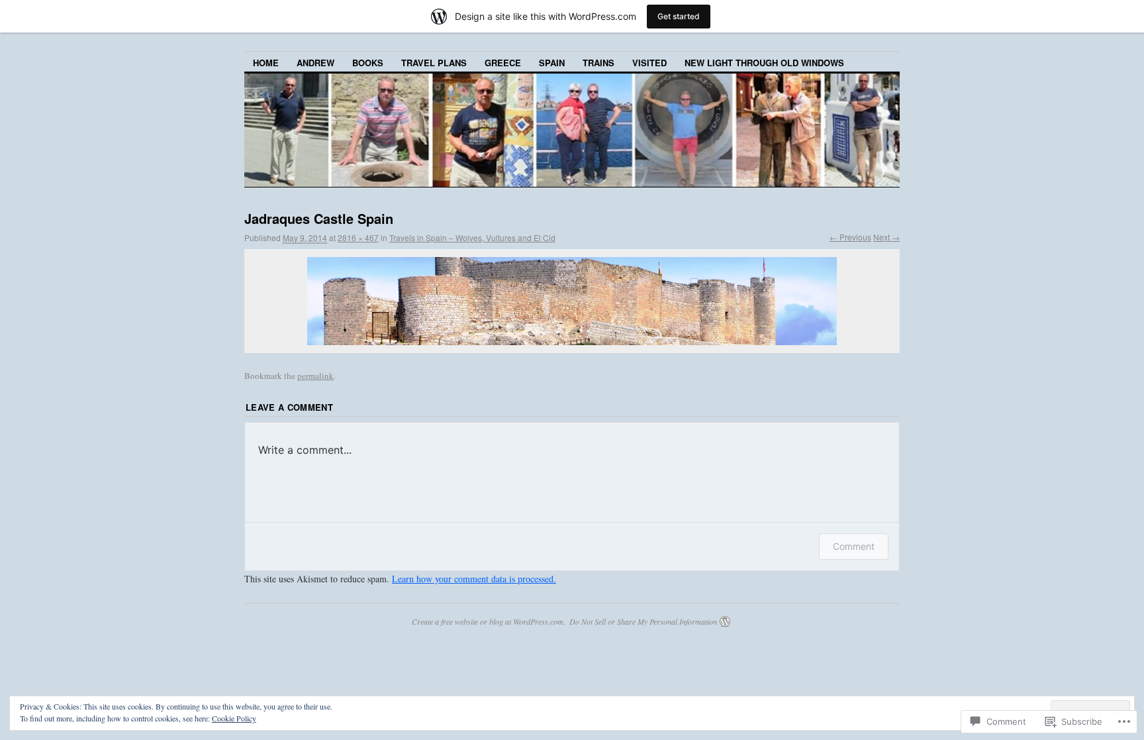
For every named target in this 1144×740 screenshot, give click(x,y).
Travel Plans (434, 62)
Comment (854, 546)
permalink (315, 376)
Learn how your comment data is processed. (474, 578)
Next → (886, 236)
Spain (552, 62)
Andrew (315, 62)
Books (367, 62)
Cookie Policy (234, 718)
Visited (649, 62)
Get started (678, 16)
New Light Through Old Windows (764, 62)
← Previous (850, 236)
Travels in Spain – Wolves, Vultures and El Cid (472, 237)
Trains (598, 62)
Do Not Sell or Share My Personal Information (643, 621)
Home (266, 62)
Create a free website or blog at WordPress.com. (488, 621)
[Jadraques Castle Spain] (572, 301)
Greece (503, 62)
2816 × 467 (358, 237)
